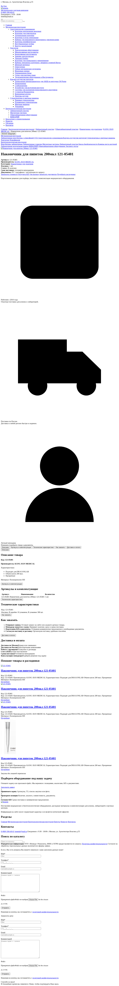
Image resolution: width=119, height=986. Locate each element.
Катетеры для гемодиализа (25, 33)
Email (3, 867)
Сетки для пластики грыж (25, 75)
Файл (3, 895)
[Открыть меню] (2, 19)
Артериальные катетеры (24, 35)
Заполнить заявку (8, 787)
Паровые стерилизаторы (24, 100)
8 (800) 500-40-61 (7, 12)
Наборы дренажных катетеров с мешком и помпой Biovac (38, 63)
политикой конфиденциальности (45, 912)
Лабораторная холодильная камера (15, 146)
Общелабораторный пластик (66, 129)
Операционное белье (23, 73)
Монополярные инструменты (26, 52)
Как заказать (6, 615)
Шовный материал (22, 65)
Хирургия (14, 48)
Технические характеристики (12, 599)
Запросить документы (48, 174)
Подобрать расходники (66, 174)
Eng (5, 6)
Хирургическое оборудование (27, 50)
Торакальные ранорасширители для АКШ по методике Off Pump (40, 81)
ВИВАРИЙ (14, 117)
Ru (2, 6)
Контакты (9, 125)
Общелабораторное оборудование (23, 115)
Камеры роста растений (107, 144)
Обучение (9, 123)
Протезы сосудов (21, 96)
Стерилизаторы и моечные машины (24, 98)
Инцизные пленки (22, 71)
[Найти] (24, 21)
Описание (5, 550)
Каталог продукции (8, 134)
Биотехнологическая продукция (18, 109)
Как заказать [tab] (60, 547)
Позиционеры (20, 83)
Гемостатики (20, 67)
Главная (9, 25)
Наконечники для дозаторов (91, 129)
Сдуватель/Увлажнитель (24, 92)
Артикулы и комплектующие (12, 584)
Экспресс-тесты (72, 146)
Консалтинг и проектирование (18, 119)
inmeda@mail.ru (21, 831)
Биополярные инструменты (26, 54)
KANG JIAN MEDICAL (24, 162)
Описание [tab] (5, 547)
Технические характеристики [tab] (43, 547)
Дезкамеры (19, 106)
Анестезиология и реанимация (22, 29)
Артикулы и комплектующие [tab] (21, 547)
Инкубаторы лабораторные (12, 144)
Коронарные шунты (23, 94)
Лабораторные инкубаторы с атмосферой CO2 (19, 138)
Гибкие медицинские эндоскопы (28, 69)
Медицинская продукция (16, 27)
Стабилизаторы (21, 86)
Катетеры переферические (25, 42)
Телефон (5, 860)
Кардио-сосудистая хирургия (21, 79)
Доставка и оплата (8, 635)
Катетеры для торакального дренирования (31, 61)
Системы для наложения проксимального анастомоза (36, 90)
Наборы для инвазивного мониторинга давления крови (37, 40)
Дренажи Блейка (21, 58)
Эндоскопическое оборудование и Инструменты (34, 77)
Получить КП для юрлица (28, 174)
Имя (3, 854)
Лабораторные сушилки (33, 144)
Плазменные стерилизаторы (26, 102)
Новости (9, 121)
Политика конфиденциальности (94, 844)
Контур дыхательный (23, 46)
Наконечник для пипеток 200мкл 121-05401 (28, 670)
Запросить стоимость (9, 174)
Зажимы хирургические (24, 56)
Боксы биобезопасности (88, 144)
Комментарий (6, 873)
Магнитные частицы (18, 113)
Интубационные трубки (24, 44)
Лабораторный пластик (19, 111)
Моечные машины (22, 104)
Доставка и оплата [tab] (73, 547)
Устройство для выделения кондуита (29, 88)
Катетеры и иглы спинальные (26, 38)
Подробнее (5, 682)
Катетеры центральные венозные (28, 31)
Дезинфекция (14, 140)
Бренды (57, 822)
